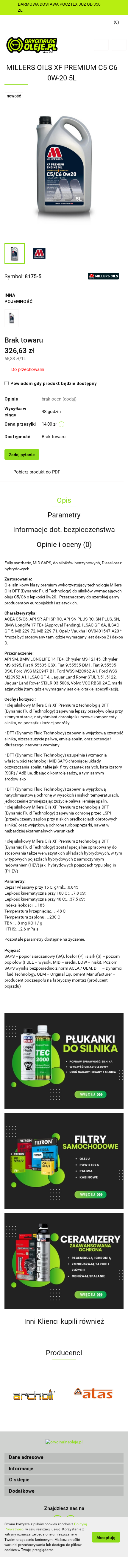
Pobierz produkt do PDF (36, 472)
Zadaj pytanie (22, 454)
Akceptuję (105, 1537)
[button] (64, 1458)
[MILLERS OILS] (103, 275)
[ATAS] (94, 1394)
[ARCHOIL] (34, 1394)
